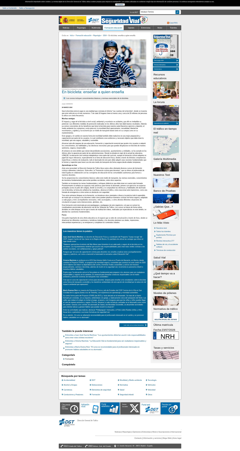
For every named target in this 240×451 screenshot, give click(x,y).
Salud (122, 390)
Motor (160, 28)
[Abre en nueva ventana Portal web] (150, 408)
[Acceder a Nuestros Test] (166, 183)
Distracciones (97, 385)
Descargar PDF (159, 60)
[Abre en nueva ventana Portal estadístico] (110, 408)
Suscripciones (164, 432)
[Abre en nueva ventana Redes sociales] (130, 408)
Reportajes (81, 28)
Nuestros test (161, 228)
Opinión (131, 28)
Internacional (176, 432)
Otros (150, 394)
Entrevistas (145, 28)
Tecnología (152, 380)
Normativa (124, 385)
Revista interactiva (159, 65)
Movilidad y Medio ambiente (131, 380)
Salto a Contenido (9, 8)
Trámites (173, 28)
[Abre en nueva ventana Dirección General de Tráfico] (93, 20)
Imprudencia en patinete (161, 123)
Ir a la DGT (134, 12)
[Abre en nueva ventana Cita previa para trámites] (70, 408)
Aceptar (120, 5)
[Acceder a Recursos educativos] (166, 90)
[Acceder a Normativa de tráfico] (166, 317)
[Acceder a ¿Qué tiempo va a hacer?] (166, 285)
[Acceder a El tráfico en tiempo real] (166, 145)
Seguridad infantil (127, 394)
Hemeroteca (158, 69)
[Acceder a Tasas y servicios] (166, 355)
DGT (93, 380)
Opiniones (137, 432)
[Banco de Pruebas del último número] (166, 198)
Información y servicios (152, 438)
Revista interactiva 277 (165, 241)
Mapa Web (167, 438)
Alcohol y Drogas (70, 385)
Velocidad (151, 390)
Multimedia (96, 28)
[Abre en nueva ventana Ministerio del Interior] (72, 20)
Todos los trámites (163, 231)
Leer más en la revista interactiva (134, 325)
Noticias (66, 28)
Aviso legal (177, 438)
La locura (166, 114)
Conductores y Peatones (73, 394)
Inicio (72, 35)
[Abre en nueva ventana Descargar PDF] (161, 47)
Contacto (138, 438)
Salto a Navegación (27, 8)
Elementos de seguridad (101, 390)
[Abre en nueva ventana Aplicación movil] (90, 408)
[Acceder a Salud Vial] (166, 265)
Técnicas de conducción (165, 250)
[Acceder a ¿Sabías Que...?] (166, 214)
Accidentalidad (69, 380)
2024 (104, 35)
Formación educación (113, 28)
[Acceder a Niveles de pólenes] (166, 301)
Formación (96, 394)
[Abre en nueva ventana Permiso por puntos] (170, 408)
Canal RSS (173, 23)
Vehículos (151, 385)
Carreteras (68, 390)
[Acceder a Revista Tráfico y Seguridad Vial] (124, 20)
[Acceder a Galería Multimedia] (166, 167)
